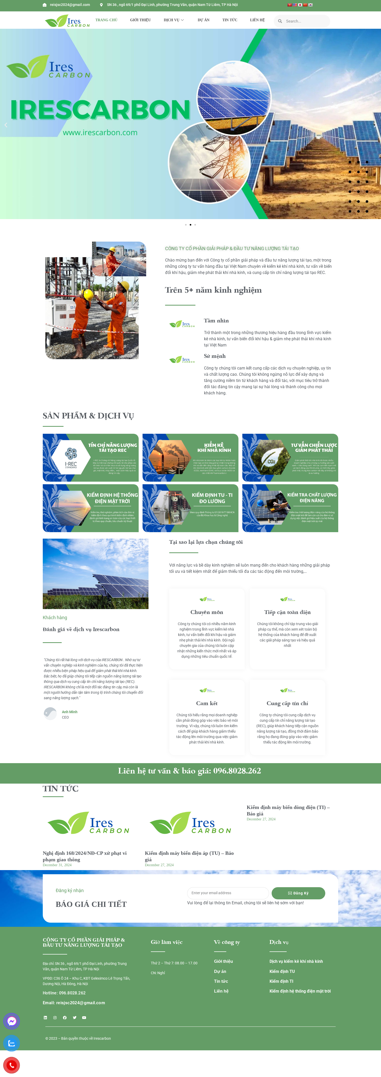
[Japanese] (300, 5)
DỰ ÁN (203, 20)
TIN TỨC (229, 20)
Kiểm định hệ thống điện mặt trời (300, 991)
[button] (6, 125)
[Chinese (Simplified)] (305, 5)
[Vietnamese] (289, 5)
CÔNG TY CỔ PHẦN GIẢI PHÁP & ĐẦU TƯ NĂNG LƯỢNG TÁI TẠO (232, 248)
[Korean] (310, 5)
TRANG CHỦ (106, 20)
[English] (294, 5)
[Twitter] (74, 1017)
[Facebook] (64, 1017)
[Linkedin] (45, 1017)
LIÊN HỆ (257, 20)
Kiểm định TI (281, 981)
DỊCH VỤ (171, 20)
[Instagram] (55, 1017)
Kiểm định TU (282, 971)
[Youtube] (84, 1017)
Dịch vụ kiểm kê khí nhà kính (296, 961)
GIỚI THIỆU (140, 20)
